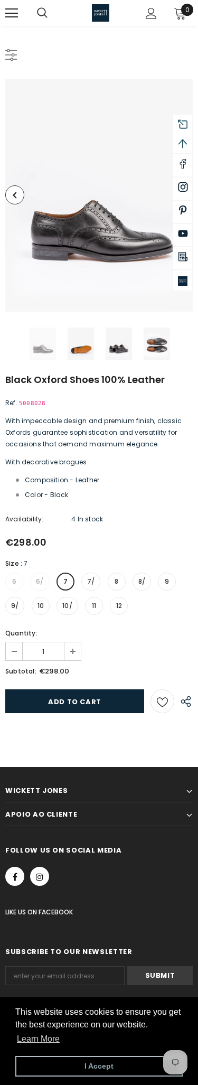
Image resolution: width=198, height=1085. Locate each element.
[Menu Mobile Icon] (11, 13)
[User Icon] (151, 13)
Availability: (24, 519)
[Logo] (100, 13)
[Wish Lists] (162, 701)
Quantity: (21, 633)
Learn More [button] (38, 1038)
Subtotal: (20, 671)
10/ (67, 605)
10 (40, 605)
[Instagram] (39, 876)
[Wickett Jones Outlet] (182, 280)
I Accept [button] (99, 1066)
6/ (39, 581)
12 (119, 605)
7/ (91, 581)
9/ (14, 605)
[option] (99, 195)
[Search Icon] (53, 13)
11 (94, 605)
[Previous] (14, 194)
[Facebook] (14, 876)
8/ (141, 581)
